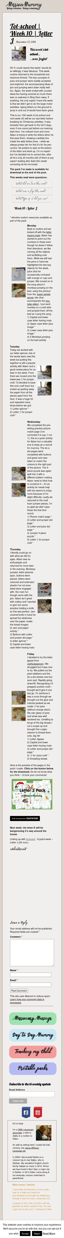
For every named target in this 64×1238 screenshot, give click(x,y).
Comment (16, 936)
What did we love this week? (31, 184)
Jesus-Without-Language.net (26, 1149)
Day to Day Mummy (32, 1035)
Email (14, 980)
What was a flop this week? (31, 191)
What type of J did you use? (31, 199)
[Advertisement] (32, 885)
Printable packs (33, 1068)
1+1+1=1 (30, 839)
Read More (49, 1233)
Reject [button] (37, 1233)
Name (14, 970)
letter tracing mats (39, 233)
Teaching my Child (33, 1052)
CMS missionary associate (23, 1131)
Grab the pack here (19, 818)
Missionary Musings (33, 1018)
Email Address (17, 1089)
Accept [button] (25, 1233)
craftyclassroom (35, 663)
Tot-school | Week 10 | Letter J (31, 33)
